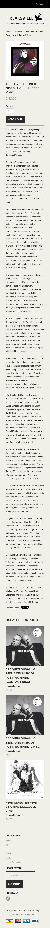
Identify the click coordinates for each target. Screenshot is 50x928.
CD (7, 845)
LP (7, 849)
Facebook (8, 898)
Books (8, 853)
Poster (8, 858)
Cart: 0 (42, 4)
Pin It (33, 608)
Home (8, 841)
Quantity (9, 106)
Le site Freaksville (13, 862)
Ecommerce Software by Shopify (23, 914)
